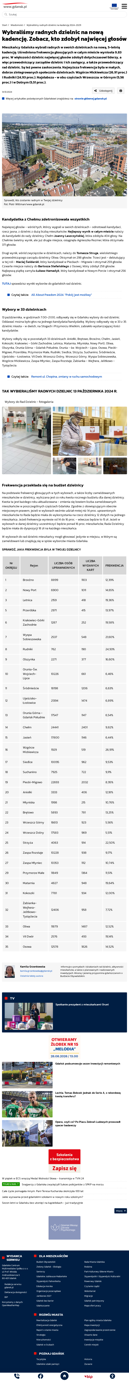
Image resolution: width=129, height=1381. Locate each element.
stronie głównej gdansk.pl (91, 98)
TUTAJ (6, 283)
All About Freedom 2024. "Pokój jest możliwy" (61, 295)
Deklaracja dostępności (16, 1292)
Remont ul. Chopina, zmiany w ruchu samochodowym (66, 376)
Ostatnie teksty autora (31, 976)
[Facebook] (40, 1377)
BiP (6, 1297)
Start (4, 25)
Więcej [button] (119, 1211)
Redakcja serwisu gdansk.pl (13, 1286)
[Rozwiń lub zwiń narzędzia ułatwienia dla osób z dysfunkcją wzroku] (112, 1377)
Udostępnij (105, 91)
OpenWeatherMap (10, 1305)
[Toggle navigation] (124, 6)
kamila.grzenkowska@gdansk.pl (36, 971)
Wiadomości (17, 25)
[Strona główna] (16, 1377)
